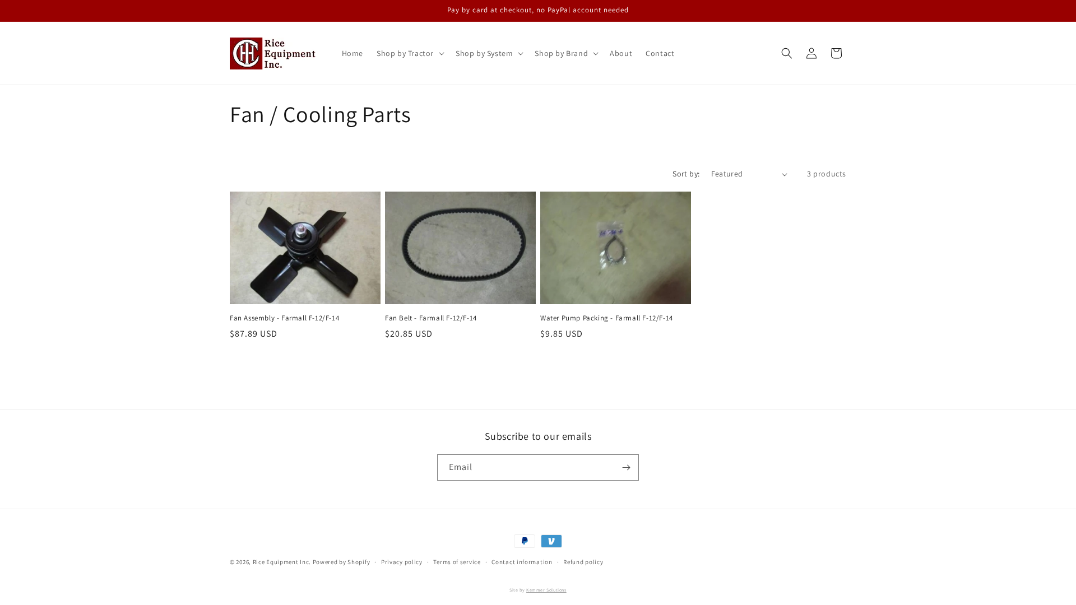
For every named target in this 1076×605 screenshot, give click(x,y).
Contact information (521, 562)
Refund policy (583, 562)
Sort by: (685, 174)
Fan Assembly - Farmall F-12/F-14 (284, 318)
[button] (409, 53)
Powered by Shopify (341, 562)
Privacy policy (402, 562)
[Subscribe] (626, 467)
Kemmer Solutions (546, 590)
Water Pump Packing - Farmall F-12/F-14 (606, 318)
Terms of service (456, 562)
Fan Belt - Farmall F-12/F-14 (431, 318)
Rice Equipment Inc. (282, 562)
